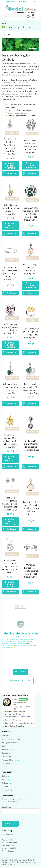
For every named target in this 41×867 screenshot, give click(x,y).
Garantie (5, 753)
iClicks (32, 860)
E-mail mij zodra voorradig (10, 165)
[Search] (21, 16)
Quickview (13, 133)
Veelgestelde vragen (10, 760)
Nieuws (5, 767)
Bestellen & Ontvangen (10, 739)
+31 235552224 (10, 848)
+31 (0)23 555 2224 (28, 1)
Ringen (4, 780)
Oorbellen (5, 786)
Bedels (4, 776)
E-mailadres (6, 807)
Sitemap (25, 862)
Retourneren (6, 750)
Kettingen (5, 783)
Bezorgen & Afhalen (9, 743)
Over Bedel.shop (8, 756)
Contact (5, 736)
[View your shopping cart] (32, 15)
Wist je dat (6, 763)
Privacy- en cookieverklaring (12, 862)
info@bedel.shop (12, 1)
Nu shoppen (11, 174)
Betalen (4, 746)
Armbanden (6, 790)
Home (4, 23)
